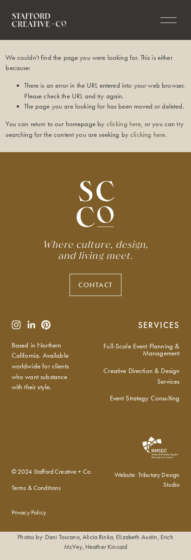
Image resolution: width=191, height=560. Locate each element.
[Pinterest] (46, 324)
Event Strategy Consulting (145, 398)
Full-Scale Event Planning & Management (141, 350)
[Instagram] (16, 324)
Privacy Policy (29, 512)
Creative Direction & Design (141, 371)
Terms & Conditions (36, 488)
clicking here (124, 124)
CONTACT (95, 285)
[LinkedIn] (31, 324)
